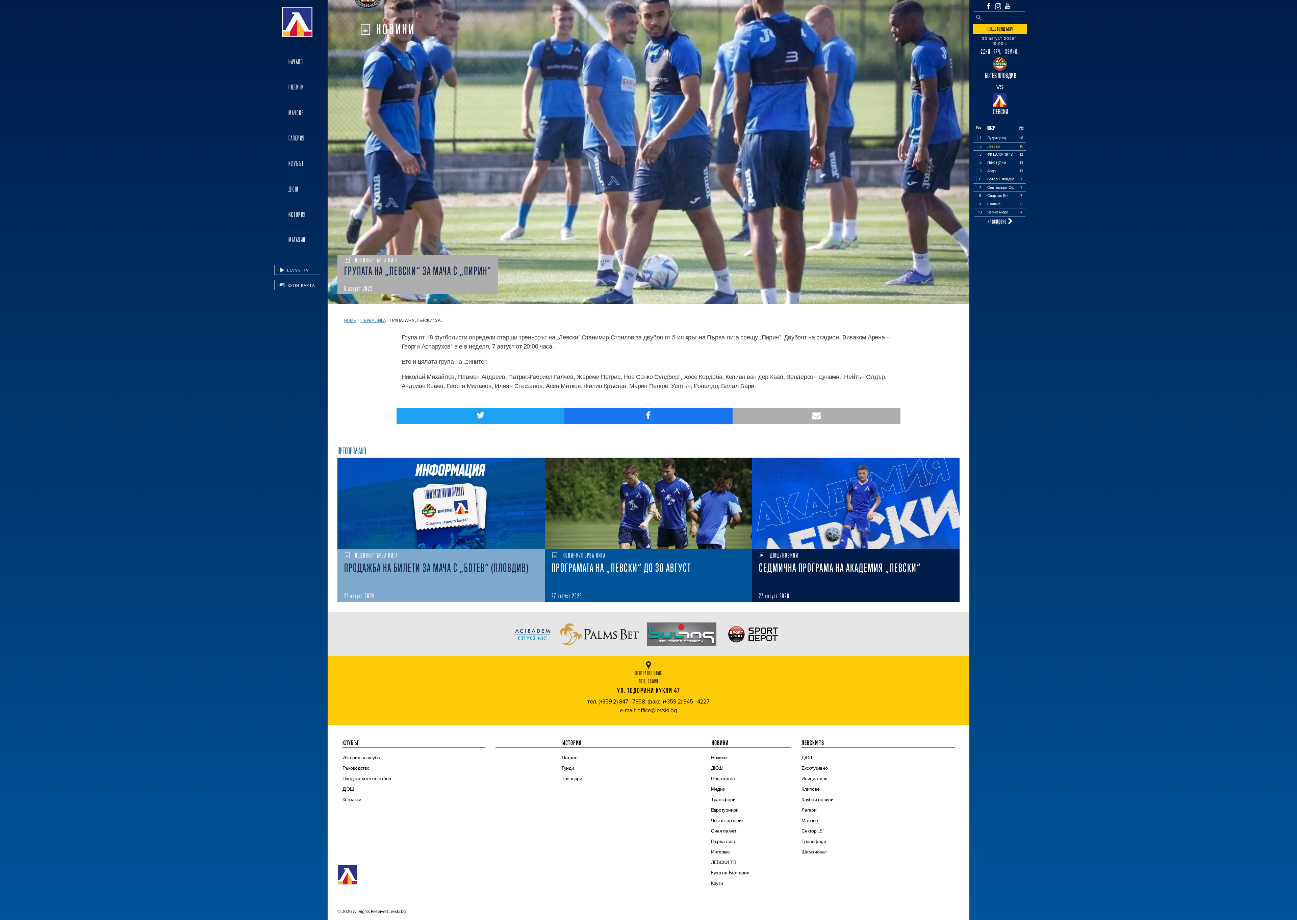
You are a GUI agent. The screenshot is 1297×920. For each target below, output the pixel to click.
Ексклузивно (815, 768)
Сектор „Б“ (813, 830)
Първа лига (372, 320)
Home (350, 320)
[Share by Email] (817, 416)
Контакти (351, 799)
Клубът (296, 163)
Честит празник (727, 820)
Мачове (296, 113)
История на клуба (361, 757)
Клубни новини (818, 799)
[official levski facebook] (989, 6)
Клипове (810, 789)
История (297, 214)
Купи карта (300, 285)
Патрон (569, 757)
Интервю (720, 851)
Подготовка (723, 778)
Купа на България (730, 872)
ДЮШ (293, 189)
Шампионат (814, 851)
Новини (296, 87)
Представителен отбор (366, 778)
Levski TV (297, 270)
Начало (295, 62)
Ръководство (356, 768)
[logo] (297, 22)
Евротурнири (725, 810)
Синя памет (723, 830)
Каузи (717, 883)
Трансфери (723, 799)
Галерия (296, 138)
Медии (718, 789)
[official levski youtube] (1007, 6)
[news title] (441, 503)
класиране (998, 221)
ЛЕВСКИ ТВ (723, 862)
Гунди (568, 768)
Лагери (809, 810)
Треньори (572, 778)
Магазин (297, 240)
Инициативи (814, 778)
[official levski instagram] (998, 6)
